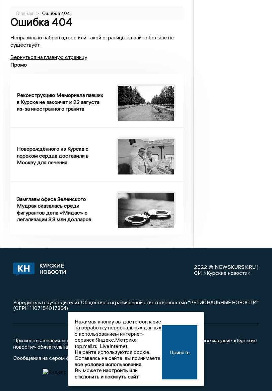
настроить (115, 370)
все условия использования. (108, 364)
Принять (180, 352)
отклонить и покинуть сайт (107, 376)
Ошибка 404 (56, 13)
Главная (24, 13)
